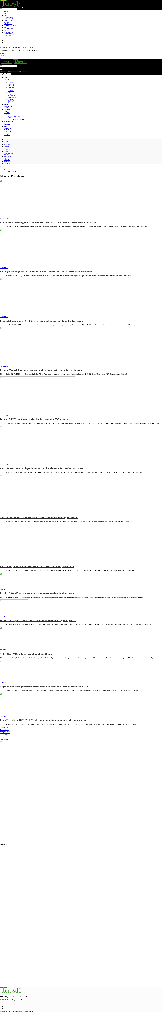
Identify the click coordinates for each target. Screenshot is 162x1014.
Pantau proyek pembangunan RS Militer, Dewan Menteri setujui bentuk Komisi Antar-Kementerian (49, 222)
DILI (9, 89)
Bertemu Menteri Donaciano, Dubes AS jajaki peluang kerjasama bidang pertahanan (41, 370)
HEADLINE (4, 268)
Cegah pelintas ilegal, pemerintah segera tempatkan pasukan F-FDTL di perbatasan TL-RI (44, 686)
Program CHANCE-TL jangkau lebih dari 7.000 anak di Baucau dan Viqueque (27, 914)
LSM (9, 118)
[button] (2, 53)
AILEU (10, 80)
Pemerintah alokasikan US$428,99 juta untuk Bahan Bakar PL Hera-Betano (26, 937)
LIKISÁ (10, 92)
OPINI (6, 30)
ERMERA (11, 91)
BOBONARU (12, 87)
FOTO (10, 133)
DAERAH (7, 13)
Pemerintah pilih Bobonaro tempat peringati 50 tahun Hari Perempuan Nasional (27, 960)
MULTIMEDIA (8, 34)
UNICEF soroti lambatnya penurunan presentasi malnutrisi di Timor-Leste (25, 890)
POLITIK (7, 15)
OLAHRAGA (8, 35)
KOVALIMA (12, 86)
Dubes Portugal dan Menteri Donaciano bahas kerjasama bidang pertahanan (37, 566)
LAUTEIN (11, 94)
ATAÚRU (11, 101)
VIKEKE (10, 99)
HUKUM (7, 22)
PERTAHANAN (9, 17)
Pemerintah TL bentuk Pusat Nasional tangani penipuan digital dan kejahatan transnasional (31, 983)
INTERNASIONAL (10, 25)
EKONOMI (7, 27)
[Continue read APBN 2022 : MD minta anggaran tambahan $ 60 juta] (14, 648)
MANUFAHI (12, 97)
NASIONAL (8, 24)
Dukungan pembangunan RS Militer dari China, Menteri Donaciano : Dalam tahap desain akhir (46, 271)
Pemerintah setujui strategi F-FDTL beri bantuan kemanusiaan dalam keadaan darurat (42, 321)
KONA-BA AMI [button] (12, 67)
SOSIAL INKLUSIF (14, 116)
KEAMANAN (8, 19)
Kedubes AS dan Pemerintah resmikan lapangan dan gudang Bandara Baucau (37, 593)
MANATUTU (12, 96)
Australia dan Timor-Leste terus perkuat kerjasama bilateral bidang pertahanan (39, 517)
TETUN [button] (5, 72)
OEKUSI (10, 102)
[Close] (22, 7)
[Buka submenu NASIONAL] (12, 24)
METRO (10, 114)
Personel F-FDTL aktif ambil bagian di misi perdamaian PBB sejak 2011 (35, 419)
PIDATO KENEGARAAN (16, 119)
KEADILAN (8, 20)
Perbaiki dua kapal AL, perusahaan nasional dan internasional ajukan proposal (38, 620)
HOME (6, 12)
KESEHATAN (8, 32)
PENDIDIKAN (8, 29)
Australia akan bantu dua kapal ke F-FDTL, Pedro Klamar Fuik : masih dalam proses (41, 468)
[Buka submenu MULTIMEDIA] (14, 34)
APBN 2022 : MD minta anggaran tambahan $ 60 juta (26, 654)
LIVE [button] (19, 67)
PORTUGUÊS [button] (14, 72)
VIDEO (10, 131)
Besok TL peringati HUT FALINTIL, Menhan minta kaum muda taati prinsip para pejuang (44, 720)
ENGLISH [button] (24, 72)
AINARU (11, 82)
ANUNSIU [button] (3, 67)
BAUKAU (11, 84)
